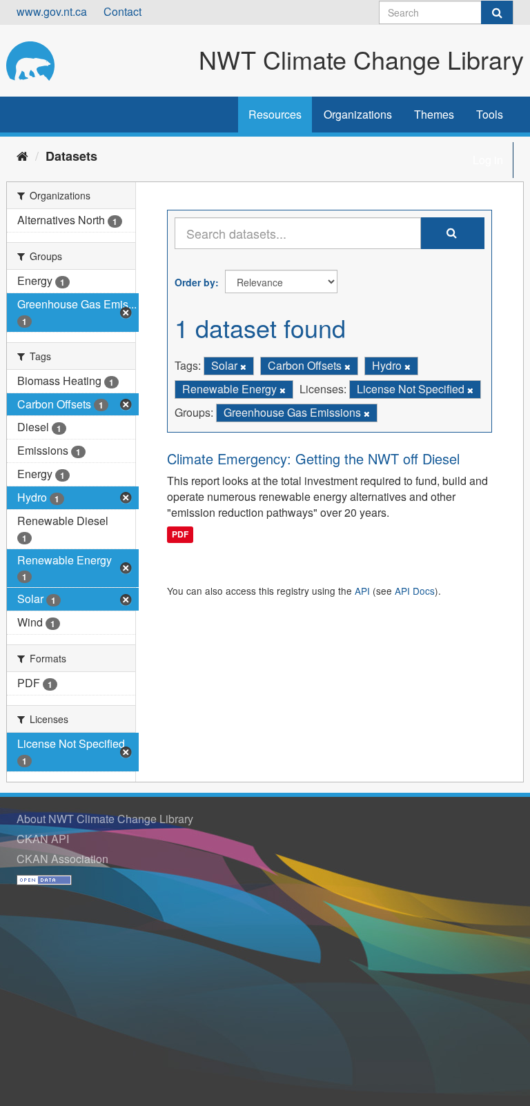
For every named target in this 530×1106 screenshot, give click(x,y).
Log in (488, 160)
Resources (275, 114)
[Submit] (497, 12)
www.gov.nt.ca (52, 11)
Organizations (358, 114)
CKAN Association (62, 859)
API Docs (415, 591)
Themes (434, 114)
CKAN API (43, 839)
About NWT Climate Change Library (105, 819)
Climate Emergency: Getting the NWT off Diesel (313, 458)
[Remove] (243, 366)
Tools (489, 114)
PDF (180, 534)
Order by (195, 282)
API (362, 591)
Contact (122, 11)
